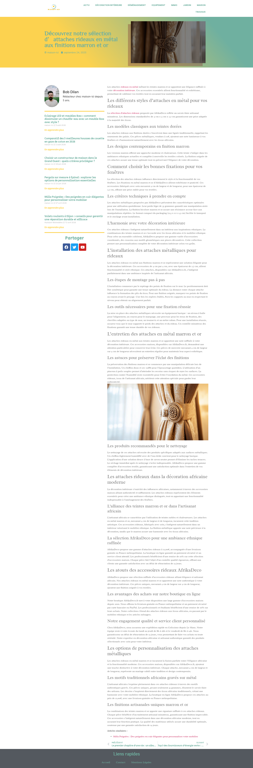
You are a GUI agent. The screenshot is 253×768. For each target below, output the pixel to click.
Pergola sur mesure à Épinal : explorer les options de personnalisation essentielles (70, 179)
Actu (86, 5)
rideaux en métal (129, 86)
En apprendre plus (54, 130)
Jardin (187, 5)
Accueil (106, 762)
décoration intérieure (124, 90)
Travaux (200, 11)
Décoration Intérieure (108, 5)
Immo (174, 5)
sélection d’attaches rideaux (125, 113)
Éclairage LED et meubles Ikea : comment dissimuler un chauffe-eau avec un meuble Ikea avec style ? (74, 119)
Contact (120, 762)
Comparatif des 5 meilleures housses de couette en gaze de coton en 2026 (74, 140)
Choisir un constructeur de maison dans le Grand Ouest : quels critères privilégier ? (71, 159)
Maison (201, 5)
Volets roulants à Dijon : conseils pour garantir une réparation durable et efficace (74, 217)
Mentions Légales (141, 762)
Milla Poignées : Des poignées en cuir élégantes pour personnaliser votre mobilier (74, 198)
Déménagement (137, 5)
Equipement (158, 5)
